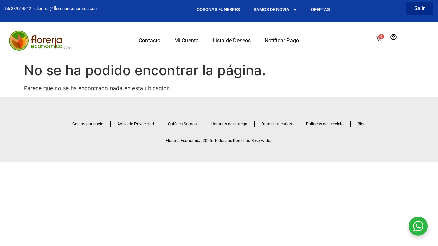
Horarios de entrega (229, 124)
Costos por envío (87, 124)
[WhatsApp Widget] (418, 226)
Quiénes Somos (182, 124)
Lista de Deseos (231, 40)
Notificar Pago (282, 40)
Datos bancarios (276, 124)
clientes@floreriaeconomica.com (66, 8)
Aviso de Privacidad (135, 124)
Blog (362, 124)
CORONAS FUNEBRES (218, 9)
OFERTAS (320, 9)
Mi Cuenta (186, 40)
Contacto (149, 40)
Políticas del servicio (325, 124)
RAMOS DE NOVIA (271, 9)
